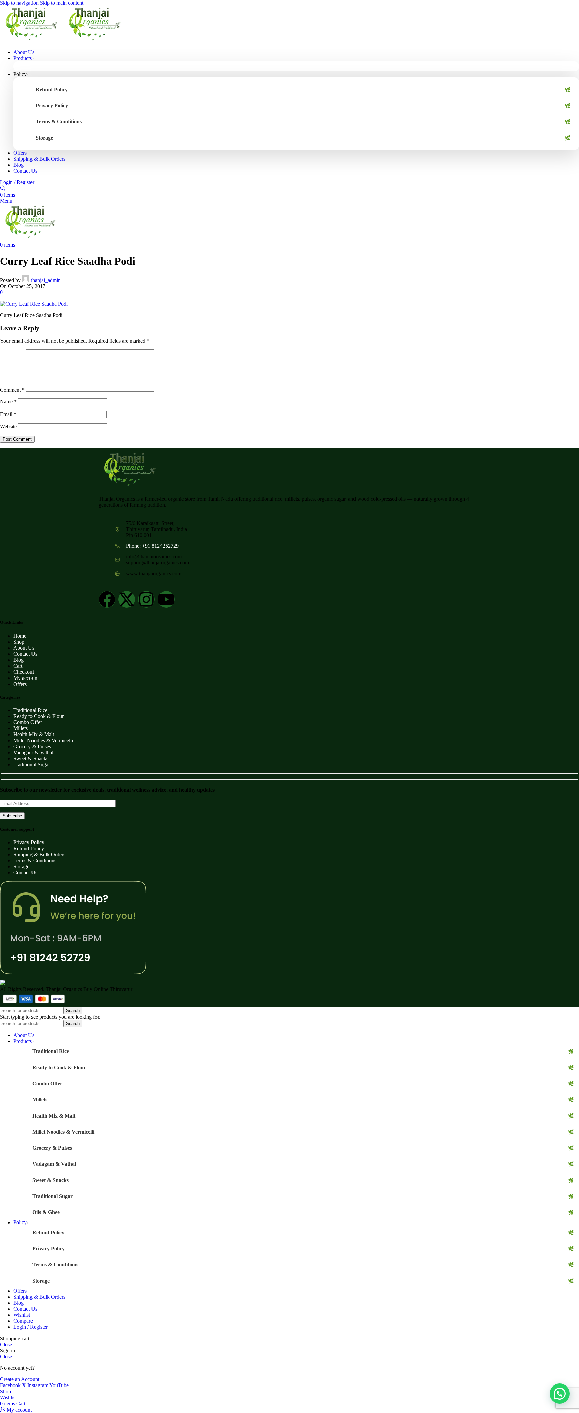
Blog (18, 660)
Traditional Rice (30, 710)
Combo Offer (27, 722)
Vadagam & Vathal (33, 752)
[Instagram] (146, 599)
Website (8, 426)
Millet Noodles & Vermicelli (43, 740)
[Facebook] (107, 599)
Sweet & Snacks (30, 758)
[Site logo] (31, 41)
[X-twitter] (126, 599)
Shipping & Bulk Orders (39, 854)
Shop (18, 642)
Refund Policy (52, 89)
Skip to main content (61, 3)
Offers (20, 684)
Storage (44, 138)
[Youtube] (166, 599)
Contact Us (25, 654)
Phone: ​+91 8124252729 (152, 546)
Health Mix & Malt (33, 734)
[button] (560, 1393)
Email (8, 414)
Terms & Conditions (59, 121)
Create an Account (19, 1379)
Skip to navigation (20, 3)
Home (19, 636)
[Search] (2, 189)
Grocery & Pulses (32, 746)
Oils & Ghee (46, 1212)
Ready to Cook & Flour (38, 716)
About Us (23, 648)
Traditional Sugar (31, 764)
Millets (20, 728)
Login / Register (30, 1327)
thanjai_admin (46, 280)
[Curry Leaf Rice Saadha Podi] (34, 304)
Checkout (23, 672)
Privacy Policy (52, 105)
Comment (12, 390)
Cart (17, 666)
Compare (23, 1321)
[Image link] (129, 486)
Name (8, 401)
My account (26, 678)
